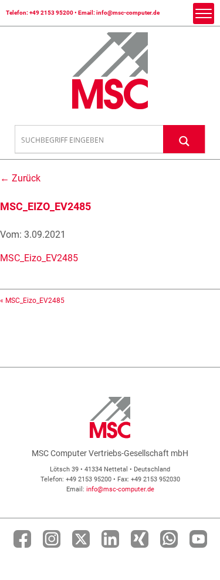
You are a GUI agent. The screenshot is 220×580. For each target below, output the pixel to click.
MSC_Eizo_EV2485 (39, 258)
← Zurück (20, 178)
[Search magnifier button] (184, 138)
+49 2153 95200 (51, 12)
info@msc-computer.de (128, 12)
